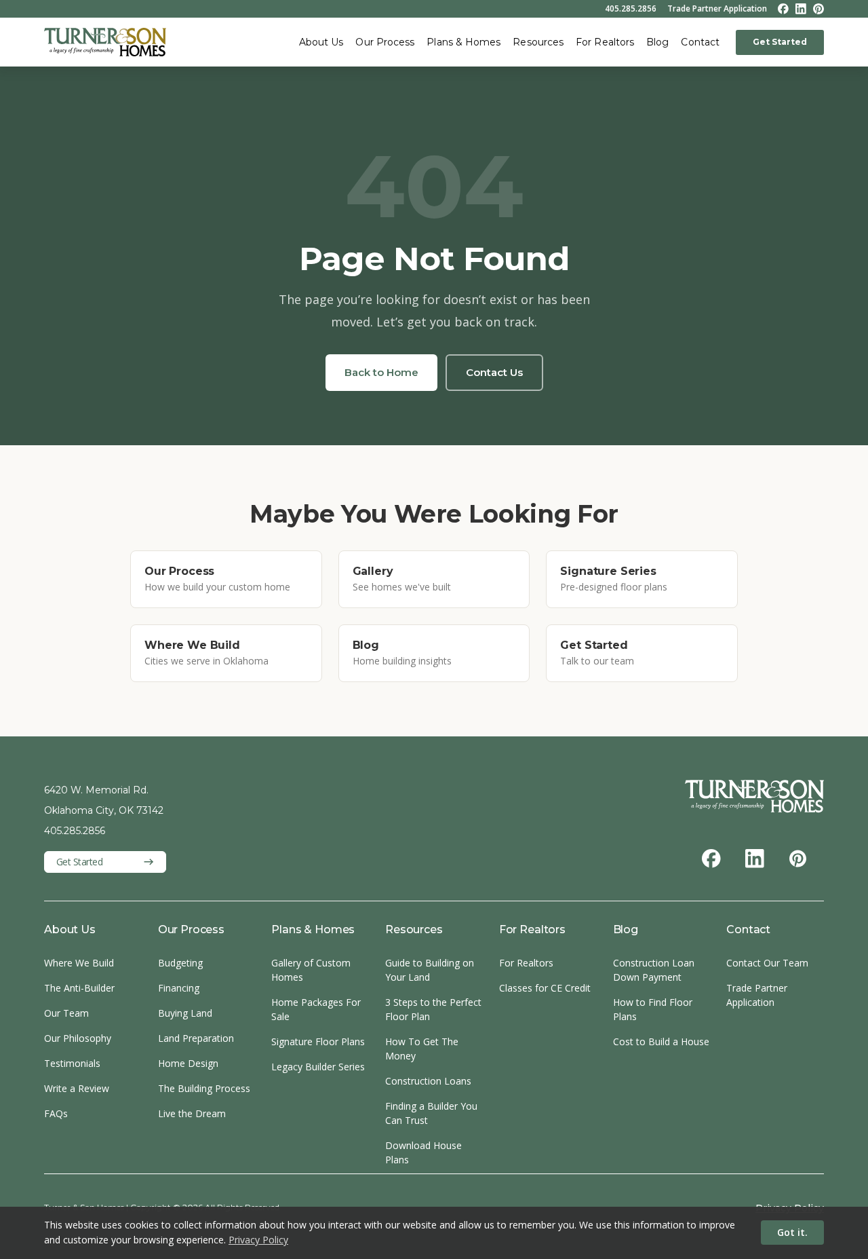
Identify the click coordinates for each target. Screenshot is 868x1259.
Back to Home (381, 372)
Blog (657, 42)
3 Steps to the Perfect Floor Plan (433, 1009)
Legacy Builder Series (318, 1066)
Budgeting (180, 962)
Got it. (792, 1232)
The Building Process (204, 1088)
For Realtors (605, 42)
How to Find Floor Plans (652, 1009)
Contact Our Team (767, 962)
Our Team (66, 1013)
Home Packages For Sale (316, 1009)
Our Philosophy (77, 1038)
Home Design (188, 1063)
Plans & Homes (463, 42)
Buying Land (185, 1013)
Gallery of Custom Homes (311, 969)
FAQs (56, 1113)
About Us (321, 42)
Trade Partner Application (717, 9)
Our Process (384, 42)
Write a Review (76, 1088)
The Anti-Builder (79, 987)
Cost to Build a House (661, 1041)
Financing (178, 987)
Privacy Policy (258, 1239)
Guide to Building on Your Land (429, 969)
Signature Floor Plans (318, 1041)
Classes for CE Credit (545, 987)
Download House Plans (423, 1152)
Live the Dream (192, 1113)
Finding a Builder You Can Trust (431, 1113)
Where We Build (79, 962)
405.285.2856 (630, 9)
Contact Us (494, 372)
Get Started (780, 42)
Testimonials (72, 1063)
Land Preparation (196, 1038)
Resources (538, 42)
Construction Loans (428, 1080)
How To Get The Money (421, 1048)
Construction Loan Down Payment (653, 969)
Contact (700, 42)
